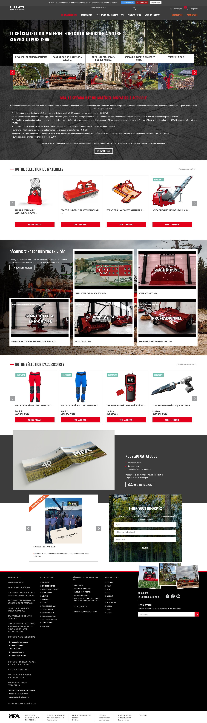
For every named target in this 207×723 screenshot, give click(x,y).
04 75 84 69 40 (32, 720)
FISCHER (109, 613)
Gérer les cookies (123, 720)
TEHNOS (109, 599)
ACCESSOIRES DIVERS (49, 616)
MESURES (45, 596)
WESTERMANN (111, 603)
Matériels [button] (70, 15)
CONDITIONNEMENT (48, 613)
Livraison (75, 720)
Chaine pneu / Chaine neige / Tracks (85, 612)
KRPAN (109, 586)
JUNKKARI (110, 596)
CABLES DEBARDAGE (48, 586)
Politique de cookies (124, 718)
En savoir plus (103, 150)
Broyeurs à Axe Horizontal (21, 637)
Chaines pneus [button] (134, 15)
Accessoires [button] (86, 15)
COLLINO (110, 583)
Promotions (192, 15)
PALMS (109, 609)
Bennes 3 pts (14, 577)
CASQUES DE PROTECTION (82, 592)
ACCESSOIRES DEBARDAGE (50, 589)
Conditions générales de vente (81, 715)
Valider (145, 547)
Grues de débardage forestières (19, 697)
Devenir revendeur (104, 718)
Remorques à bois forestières (18, 694)
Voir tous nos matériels (187, 169)
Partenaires (102, 715)
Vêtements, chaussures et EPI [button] (110, 15)
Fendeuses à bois (16, 583)
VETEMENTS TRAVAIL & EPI (82, 589)
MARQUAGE (45, 599)
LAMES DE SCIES (47, 623)
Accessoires (46, 577)
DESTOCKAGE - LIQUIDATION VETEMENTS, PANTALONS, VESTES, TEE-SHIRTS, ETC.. (87, 599)
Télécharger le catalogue (140, 484)
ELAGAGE (45, 603)
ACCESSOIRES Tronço (49, 606)
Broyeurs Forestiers (18, 670)
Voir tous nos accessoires (186, 364)
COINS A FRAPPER (47, 609)
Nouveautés (177, 15)
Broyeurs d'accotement (16, 645)
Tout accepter (128, 3)
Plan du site (143, 715)
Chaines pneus (80, 607)
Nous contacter (52, 720)
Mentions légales (104, 720)
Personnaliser (155, 3)
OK (197, 614)
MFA (108, 589)
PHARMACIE (45, 583)
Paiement (75, 718)
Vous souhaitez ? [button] (152, 15)
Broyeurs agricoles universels (18, 642)
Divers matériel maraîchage (22, 704)
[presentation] (12, 72)
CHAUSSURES (78, 585)
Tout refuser (142, 3)
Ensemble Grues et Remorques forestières (22, 690)
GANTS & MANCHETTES (81, 595)
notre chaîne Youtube (22, 267)
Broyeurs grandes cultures (17, 655)
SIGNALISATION (47, 593)
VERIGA (109, 606)
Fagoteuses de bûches (19, 588)
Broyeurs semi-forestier (16, 652)
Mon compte (177, 9)
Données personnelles (124, 715)
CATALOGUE (45, 626)
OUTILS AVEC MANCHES (49, 619)
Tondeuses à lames (15, 649)
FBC (108, 593)
